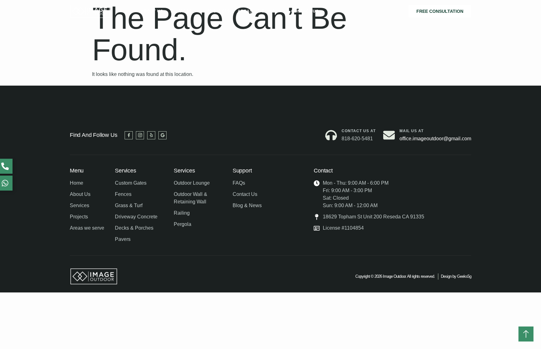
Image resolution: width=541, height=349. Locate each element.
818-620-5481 (357, 138)
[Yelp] (151, 135)
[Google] (162, 135)
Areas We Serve (257, 11)
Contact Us (305, 11)
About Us (152, 11)
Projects (218, 11)
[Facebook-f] (129, 135)
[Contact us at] (331, 135)
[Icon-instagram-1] (140, 135)
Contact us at (359, 131)
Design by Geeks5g (456, 276)
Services (181, 11)
